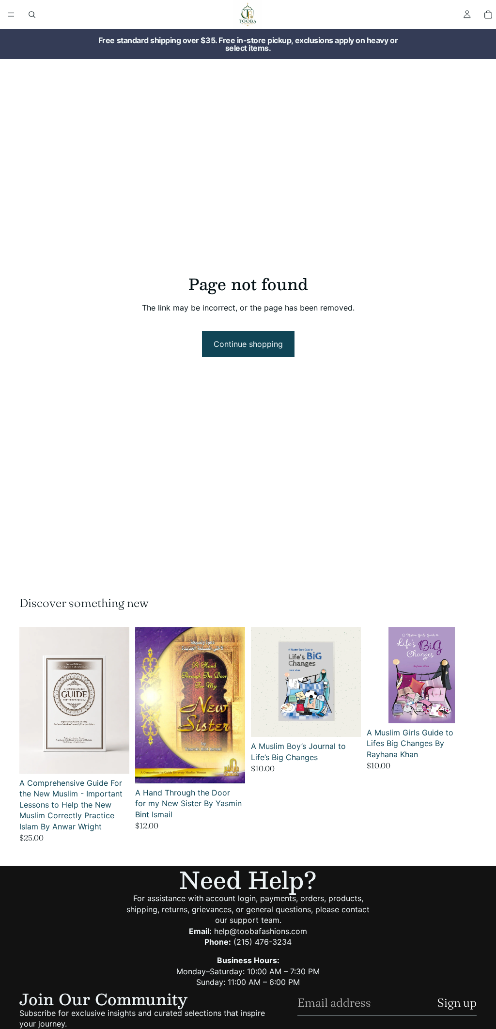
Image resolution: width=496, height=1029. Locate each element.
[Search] (32, 14)
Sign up (457, 1003)
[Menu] (11, 14)
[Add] (114, 758)
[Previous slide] (145, 705)
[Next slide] (234, 705)
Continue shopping (248, 344)
